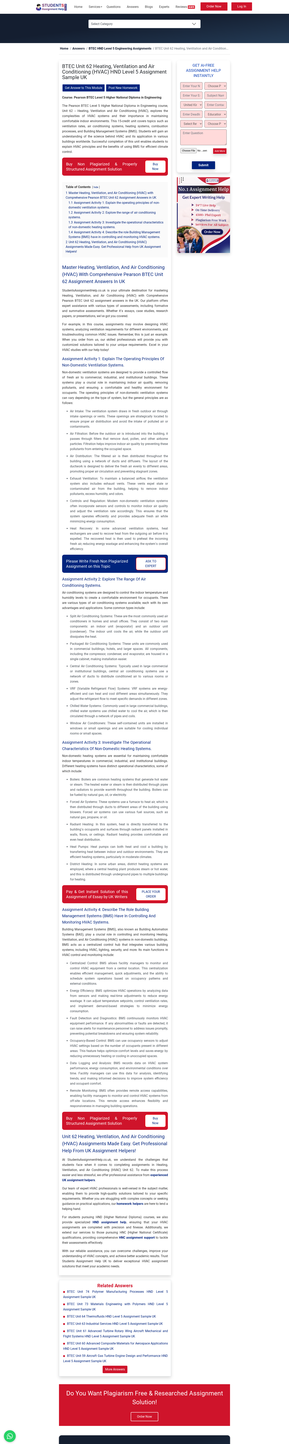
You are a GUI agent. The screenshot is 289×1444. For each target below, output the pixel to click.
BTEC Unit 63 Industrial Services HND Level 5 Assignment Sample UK (115, 1324)
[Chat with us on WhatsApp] (9, 1436)
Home (78, 7)
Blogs (149, 7)
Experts (164, 7)
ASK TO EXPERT (150, 564)
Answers (133, 7)
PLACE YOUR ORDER (151, 894)
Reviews (185, 7)
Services (94, 7)
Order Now (213, 6)
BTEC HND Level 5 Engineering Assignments (110, 48)
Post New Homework (123, 88)
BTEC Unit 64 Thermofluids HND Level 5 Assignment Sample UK (111, 1317)
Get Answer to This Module (83, 88)
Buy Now (155, 166)
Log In (241, 6)
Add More (220, 151)
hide (96, 187)
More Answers (115, 1369)
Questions (114, 7)
